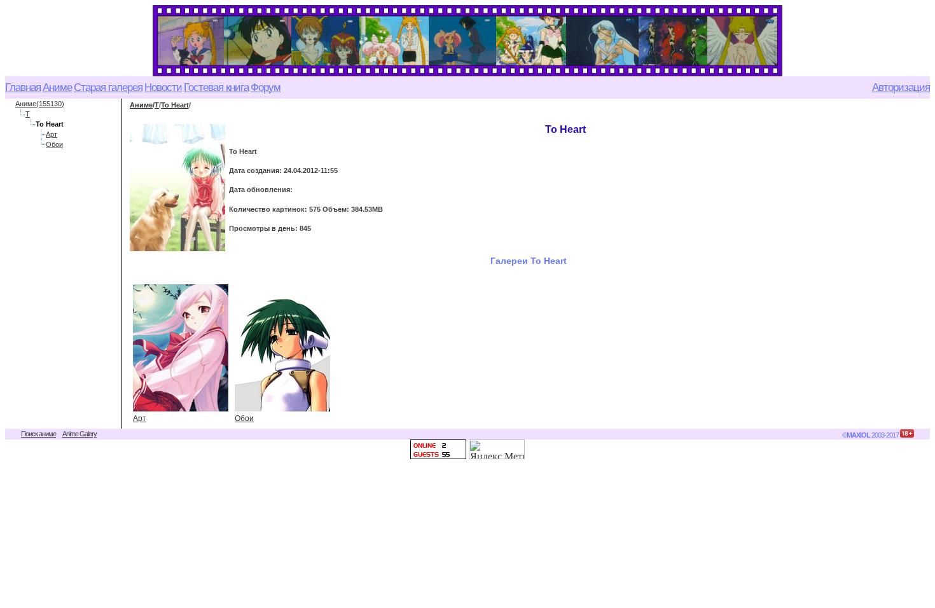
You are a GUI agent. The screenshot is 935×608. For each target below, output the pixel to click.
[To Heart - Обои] (282, 347)
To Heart (175, 105)
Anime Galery (79, 434)
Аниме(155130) (39, 103)
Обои (54, 144)
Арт (51, 134)
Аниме (141, 105)
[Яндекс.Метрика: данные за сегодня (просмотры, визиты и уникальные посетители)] (497, 449)
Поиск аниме (38, 434)
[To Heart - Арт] (180, 347)
